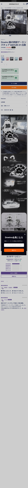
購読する (14, 250)
